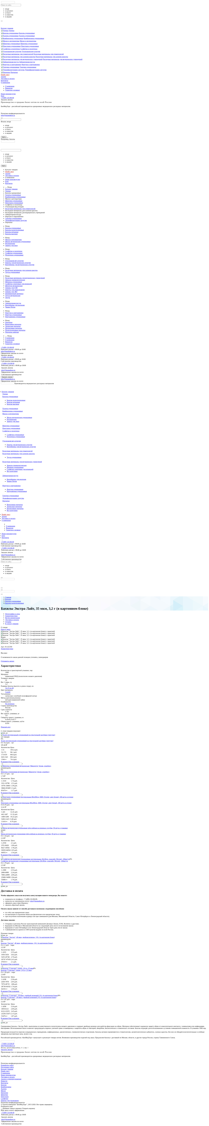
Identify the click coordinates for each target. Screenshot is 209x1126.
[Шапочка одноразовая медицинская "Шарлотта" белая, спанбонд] (26, 766)
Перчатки (14, 72)
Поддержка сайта (7, 1067)
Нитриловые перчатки (13, 328)
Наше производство (8, 94)
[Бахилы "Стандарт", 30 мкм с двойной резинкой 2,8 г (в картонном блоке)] (29, 995)
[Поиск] (7, 137)
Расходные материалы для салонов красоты (52, 57)
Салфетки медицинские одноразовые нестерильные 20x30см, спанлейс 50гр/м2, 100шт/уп (34, 861)
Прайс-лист (5, 75)
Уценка (11, 30)
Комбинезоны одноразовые (34, 38)
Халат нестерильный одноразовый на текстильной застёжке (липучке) (27, 741)
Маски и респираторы (28, 41)
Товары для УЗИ (11, 288)
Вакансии (9, 88)
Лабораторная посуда (27, 62)
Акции (3, 77)
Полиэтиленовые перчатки (15, 330)
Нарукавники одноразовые (15, 317)
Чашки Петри (10, 307)
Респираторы (10, 243)
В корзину (4, 762)
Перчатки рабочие (12, 332)
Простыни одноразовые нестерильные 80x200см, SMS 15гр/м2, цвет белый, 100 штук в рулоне (36, 803)
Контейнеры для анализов (15, 305)
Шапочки (4, 1095)
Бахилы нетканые (11, 232)
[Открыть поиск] (2, 594)
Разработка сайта (7, 1065)
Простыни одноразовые (30, 46)
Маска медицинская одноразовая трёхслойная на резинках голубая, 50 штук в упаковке (33, 834)
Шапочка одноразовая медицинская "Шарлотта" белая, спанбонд (25, 772)
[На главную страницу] (7, 383)
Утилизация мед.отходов (31, 51)
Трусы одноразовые (12, 272)
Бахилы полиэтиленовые (14, 230)
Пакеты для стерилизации (15, 290)
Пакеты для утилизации (10, 1100)
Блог (2, 96)
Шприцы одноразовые (13, 282)
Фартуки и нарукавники (31, 64)
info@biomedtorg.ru (8, 115)
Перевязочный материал (14, 294)
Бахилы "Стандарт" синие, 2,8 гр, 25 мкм (16, 970)
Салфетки (4, 1099)
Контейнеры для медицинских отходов (19, 265)
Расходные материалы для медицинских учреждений (62, 59)
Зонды (7, 297)
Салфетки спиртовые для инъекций (18, 284)
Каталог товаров (7, 28)
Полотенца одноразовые (14, 255)
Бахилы (4, 1085)
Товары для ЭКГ (11, 292)
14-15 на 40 (9, 688)
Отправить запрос (7, 661)
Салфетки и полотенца (28, 49)
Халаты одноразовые (27, 36)
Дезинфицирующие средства (35, 70)
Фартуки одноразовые (13, 315)
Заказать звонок (7, 377)
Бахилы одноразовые (27, 33)
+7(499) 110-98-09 (7, 98)
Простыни (5, 1097)
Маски (3, 1091)
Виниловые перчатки (13, 324)
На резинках (9, 704)
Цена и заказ (5, 629)
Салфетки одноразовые (14, 253)
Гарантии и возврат (12, 90)
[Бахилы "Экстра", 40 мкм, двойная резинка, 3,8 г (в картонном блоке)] (28, 937)
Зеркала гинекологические (15, 280)
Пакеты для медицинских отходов (18, 263)
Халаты (4, 1089)
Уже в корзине (13, 762)
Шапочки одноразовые (29, 44)
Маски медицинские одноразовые (18, 241)
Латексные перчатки (13, 326)
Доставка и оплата (8, 79)
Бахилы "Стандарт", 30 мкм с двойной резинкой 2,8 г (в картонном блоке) (28, 997)
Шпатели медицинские (14, 286)
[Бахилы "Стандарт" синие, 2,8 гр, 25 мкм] (17, 968)
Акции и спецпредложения (11, 1079)
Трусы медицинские (12, 296)
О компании (5, 82)
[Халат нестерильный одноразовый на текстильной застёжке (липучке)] (28, 735)
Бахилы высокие (11, 234)
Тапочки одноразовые (28, 67)
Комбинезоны (6, 1087)
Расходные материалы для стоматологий (49, 54)
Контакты (4, 80)
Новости (4, 1081)
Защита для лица (11, 245)
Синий (7, 692)
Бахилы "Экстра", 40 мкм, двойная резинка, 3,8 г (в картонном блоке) (27, 943)
